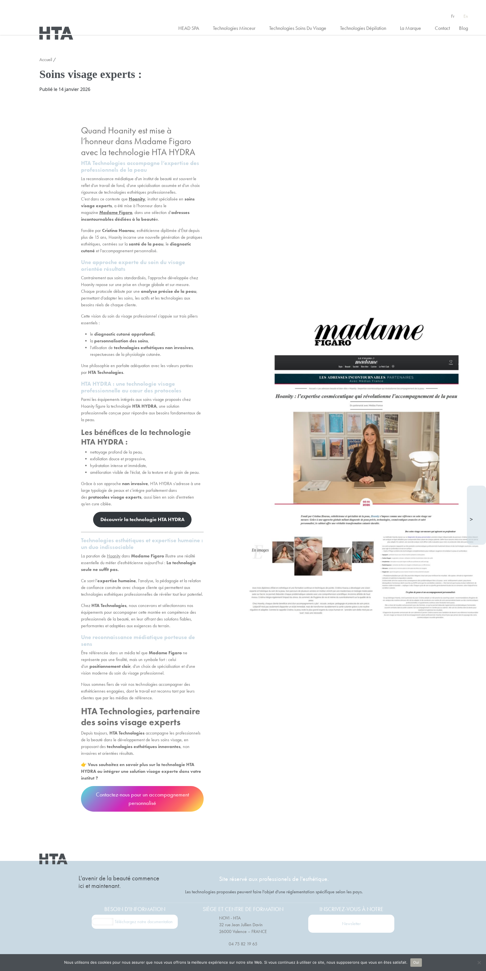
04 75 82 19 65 (243, 944)
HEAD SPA (191, 28)
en (466, 16)
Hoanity (137, 199)
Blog (463, 28)
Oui (416, 962)
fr (452, 16)
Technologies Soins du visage (300, 28)
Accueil (45, 59)
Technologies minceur (237, 28)
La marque (413, 28)
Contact (442, 28)
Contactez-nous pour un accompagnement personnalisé (142, 798)
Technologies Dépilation (366, 28)
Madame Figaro (115, 212)
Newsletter (351, 923)
